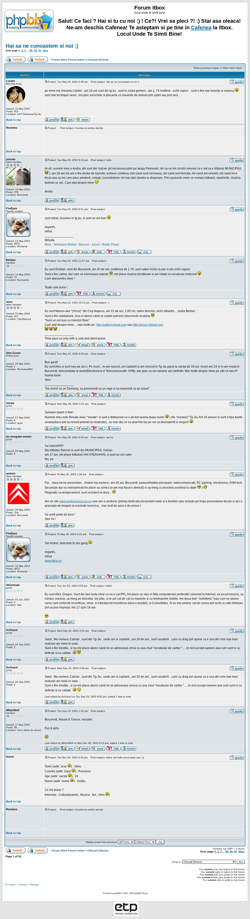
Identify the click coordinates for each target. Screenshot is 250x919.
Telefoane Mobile (64, 244)
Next (45, 50)
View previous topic (206, 68)
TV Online (10, 884)
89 (31, 50)
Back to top (13, 119)
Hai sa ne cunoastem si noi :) (42, 46)
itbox (48, 244)
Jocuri (96, 244)
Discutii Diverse (98, 59)
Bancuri (84, 244)
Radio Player (110, 244)
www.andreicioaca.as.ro (75, 501)
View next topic (232, 68)
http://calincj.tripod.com (111, 324)
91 (39, 50)
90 (35, 50)
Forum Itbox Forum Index (68, 59)
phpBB (117, 893)
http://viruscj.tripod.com (148, 324)
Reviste (23, 884)
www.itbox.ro (53, 560)
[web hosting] (126, 915)
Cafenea (201, 27)
